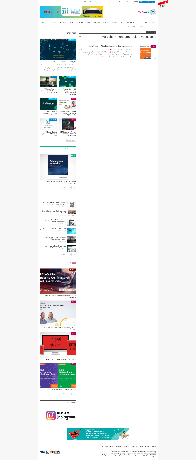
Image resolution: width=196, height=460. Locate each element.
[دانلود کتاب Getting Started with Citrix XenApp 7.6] (71, 213)
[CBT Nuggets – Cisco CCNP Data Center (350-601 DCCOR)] (58, 313)
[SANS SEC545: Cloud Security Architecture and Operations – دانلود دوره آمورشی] (58, 281)
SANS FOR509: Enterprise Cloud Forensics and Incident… (55, 238)
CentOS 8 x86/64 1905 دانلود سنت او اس (53, 229)
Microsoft (131, 23)
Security (79, 23)
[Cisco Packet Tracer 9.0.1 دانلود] (58, 49)
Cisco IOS (127, 447)
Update (63, 23)
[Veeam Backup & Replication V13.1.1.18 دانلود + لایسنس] (48, 104)
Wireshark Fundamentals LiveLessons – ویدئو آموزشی (110, 46)
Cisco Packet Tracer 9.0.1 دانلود (64, 62)
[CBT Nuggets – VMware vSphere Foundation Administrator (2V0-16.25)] (67, 124)
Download (125, 2)
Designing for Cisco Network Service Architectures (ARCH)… (54, 221)
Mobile (105, 2)
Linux (71, 23)
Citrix (95, 2)
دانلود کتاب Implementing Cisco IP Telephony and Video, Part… (55, 247)
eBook (88, 23)
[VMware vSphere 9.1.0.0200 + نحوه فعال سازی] (48, 124)
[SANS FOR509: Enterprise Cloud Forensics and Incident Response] (71, 239)
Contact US (79, 2)
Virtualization (111, 23)
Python (86, 2)
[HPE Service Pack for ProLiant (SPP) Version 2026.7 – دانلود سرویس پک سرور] (48, 81)
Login (131, 2)
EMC (91, 2)
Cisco (122, 23)
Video (100, 2)
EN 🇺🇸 (136, 2)
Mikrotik (111, 2)
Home (152, 23)
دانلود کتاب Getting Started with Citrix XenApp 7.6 (54, 212)
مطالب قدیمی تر (71, 140)
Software (52, 120)
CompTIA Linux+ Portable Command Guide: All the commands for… (54, 203)
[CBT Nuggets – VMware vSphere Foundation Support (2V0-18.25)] (67, 104)
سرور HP (54, 77)
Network (117, 2)
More (54, 23)
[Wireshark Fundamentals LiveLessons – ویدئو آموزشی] (145, 52)
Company (143, 23)
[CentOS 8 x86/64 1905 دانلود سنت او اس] (71, 231)
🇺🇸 (102, 447)
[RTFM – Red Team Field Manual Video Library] (58, 345)
